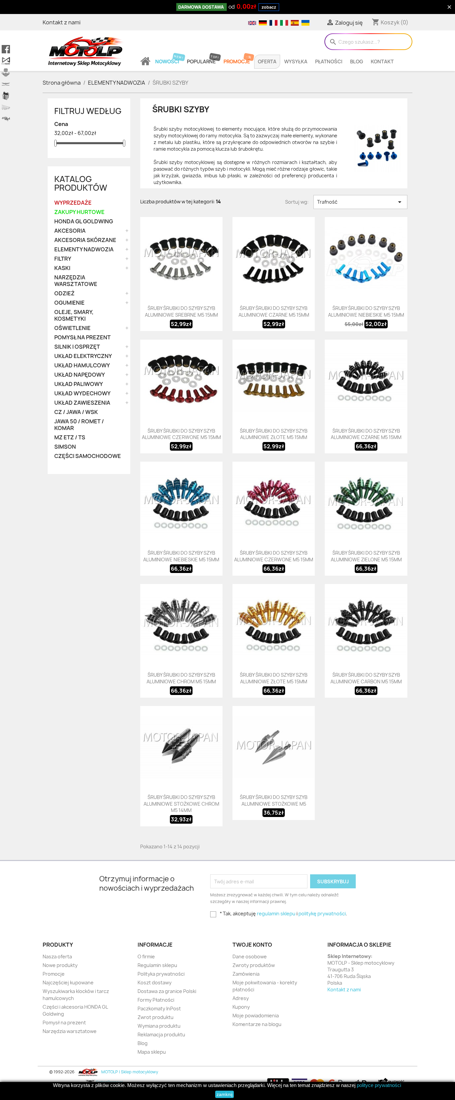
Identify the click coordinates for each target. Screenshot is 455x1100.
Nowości (167, 61)
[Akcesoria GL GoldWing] (6, 84)
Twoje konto (252, 944)
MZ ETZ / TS (69, 437)
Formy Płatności (156, 1000)
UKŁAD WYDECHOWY (82, 393)
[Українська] (304, 22)
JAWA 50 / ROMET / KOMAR (79, 425)
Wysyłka (295, 61)
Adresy (240, 998)
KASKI (62, 268)
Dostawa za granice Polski (167, 991)
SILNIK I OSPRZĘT (77, 346)
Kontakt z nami (62, 22)
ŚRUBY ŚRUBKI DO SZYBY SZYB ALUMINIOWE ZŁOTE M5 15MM (273, 434)
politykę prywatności (322, 913)
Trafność (360, 202)
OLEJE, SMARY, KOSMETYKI (74, 315)
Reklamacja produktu (161, 1034)
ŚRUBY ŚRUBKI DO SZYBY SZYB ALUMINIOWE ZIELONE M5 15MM (366, 556)
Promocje (237, 61)
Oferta (267, 61)
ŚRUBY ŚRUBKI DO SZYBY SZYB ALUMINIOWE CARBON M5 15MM (366, 678)
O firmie (146, 956)
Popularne (201, 61)
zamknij (224, 1094)
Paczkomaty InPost (159, 1008)
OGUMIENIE (69, 302)
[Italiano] (283, 22)
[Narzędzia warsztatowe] (6, 107)
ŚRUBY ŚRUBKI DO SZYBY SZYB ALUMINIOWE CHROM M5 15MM (181, 678)
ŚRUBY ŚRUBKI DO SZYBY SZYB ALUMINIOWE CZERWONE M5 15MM (181, 434)
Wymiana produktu (159, 1026)
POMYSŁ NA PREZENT (82, 337)
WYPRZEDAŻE (73, 202)
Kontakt (382, 61)
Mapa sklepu (152, 1052)
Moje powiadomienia (255, 1015)
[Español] (294, 22)
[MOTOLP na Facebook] (6, 49)
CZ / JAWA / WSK (76, 412)
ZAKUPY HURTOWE (79, 212)
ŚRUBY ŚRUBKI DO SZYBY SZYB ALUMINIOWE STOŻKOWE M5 (273, 800)
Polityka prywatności (161, 974)
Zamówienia (245, 974)
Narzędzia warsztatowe (70, 1031)
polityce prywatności (379, 1085)
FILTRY (62, 258)
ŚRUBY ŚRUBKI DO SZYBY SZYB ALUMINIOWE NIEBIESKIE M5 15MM (366, 311)
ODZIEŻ (64, 293)
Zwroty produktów (253, 965)
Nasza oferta (57, 956)
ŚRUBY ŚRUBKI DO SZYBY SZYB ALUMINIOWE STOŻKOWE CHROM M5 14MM (181, 804)
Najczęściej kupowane (68, 982)
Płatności (328, 61)
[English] (251, 22)
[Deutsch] (262, 22)
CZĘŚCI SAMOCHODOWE (87, 456)
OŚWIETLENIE (72, 328)
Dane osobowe (249, 956)
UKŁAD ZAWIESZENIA (82, 402)
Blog (356, 61)
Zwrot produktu (156, 1017)
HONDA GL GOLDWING (83, 221)
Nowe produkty (60, 965)
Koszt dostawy (155, 982)
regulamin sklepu (276, 913)
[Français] (273, 22)
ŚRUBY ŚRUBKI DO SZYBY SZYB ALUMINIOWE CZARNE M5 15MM (273, 311)
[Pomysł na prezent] (6, 96)
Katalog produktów (80, 183)
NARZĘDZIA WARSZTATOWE (75, 281)
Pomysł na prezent (64, 1022)
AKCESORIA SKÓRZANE (85, 240)
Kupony (241, 1007)
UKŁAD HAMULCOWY (82, 365)
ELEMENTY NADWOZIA (84, 249)
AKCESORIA (70, 230)
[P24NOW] (6, 61)
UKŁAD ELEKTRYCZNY (83, 356)
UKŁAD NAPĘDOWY (79, 374)
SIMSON (65, 446)
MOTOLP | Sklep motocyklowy (129, 1072)
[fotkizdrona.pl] (6, 119)
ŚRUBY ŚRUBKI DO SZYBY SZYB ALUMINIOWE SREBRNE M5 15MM (181, 311)
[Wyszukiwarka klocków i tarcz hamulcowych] (6, 72)
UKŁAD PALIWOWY (78, 384)
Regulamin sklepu (157, 965)
